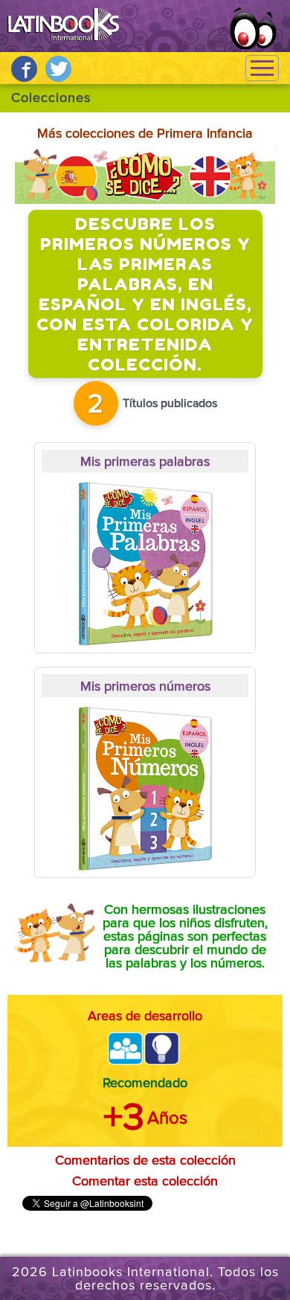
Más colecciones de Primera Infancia (145, 134)
